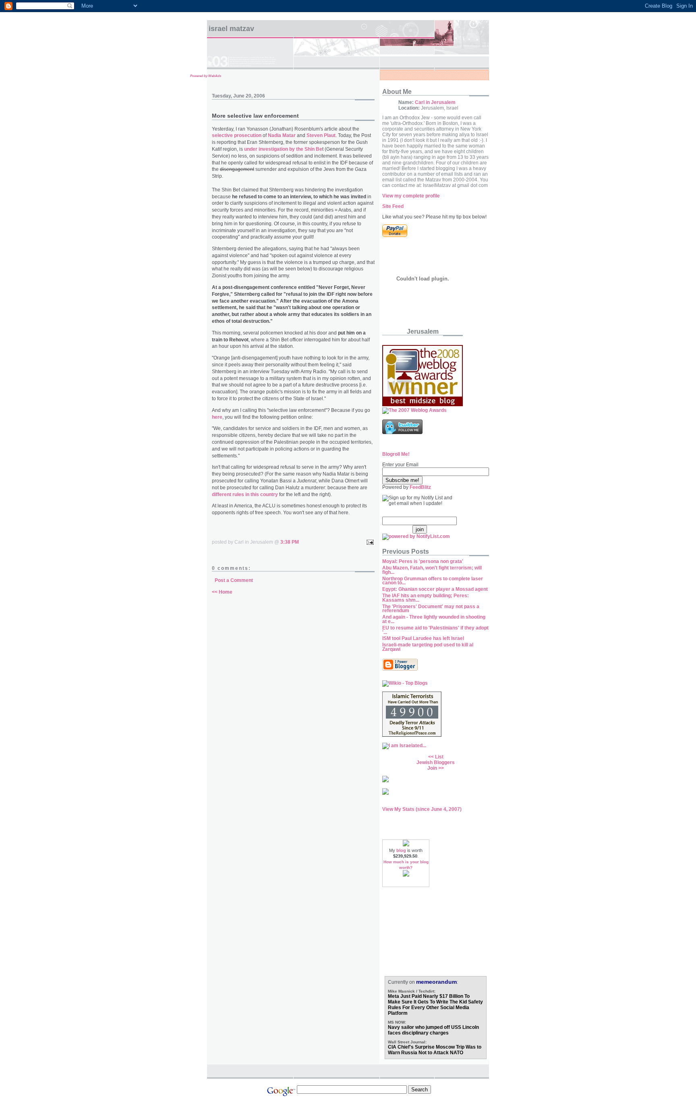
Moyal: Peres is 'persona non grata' (422, 561)
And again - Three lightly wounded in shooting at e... (433, 619)
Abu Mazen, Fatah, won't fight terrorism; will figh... (432, 570)
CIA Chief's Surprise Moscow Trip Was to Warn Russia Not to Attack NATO (434, 1049)
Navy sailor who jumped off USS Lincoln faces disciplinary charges (433, 1030)
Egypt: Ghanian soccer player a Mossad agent (435, 589)
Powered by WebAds (205, 76)
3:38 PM (289, 542)
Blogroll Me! (396, 454)
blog (401, 850)
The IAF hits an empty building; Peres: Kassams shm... (425, 598)
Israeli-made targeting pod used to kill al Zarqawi (427, 647)
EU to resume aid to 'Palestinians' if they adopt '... (435, 630)
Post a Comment (234, 580)
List (439, 757)
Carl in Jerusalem (435, 102)
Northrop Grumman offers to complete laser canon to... (432, 581)
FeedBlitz (420, 487)
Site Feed (393, 206)
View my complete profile (411, 196)
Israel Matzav (231, 29)
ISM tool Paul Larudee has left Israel (423, 638)
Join (432, 768)
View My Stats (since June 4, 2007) (422, 809)
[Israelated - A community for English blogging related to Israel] (404, 745)
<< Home (222, 592)
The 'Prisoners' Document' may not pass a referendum (430, 609)
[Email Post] (369, 542)
